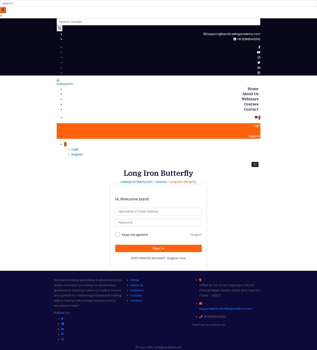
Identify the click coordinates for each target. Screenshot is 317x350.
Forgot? (196, 235)
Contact (251, 109)
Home (253, 89)
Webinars (250, 99)
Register (254, 136)
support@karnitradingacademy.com (225, 309)
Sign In (158, 248)
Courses (251, 104)
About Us (250, 94)
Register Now (176, 258)
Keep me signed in (135, 235)
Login (256, 126)
